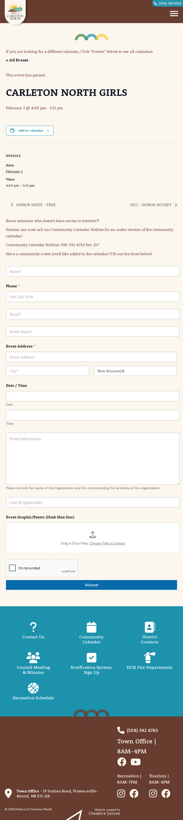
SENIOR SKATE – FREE (35, 204)
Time (10, 424)
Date (9, 405)
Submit (91, 584)
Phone (13, 285)
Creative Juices (104, 813)
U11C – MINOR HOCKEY (151, 204)
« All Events (17, 59)
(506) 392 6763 (170, 3)
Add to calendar (30, 130)
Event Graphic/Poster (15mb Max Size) (40, 517)
